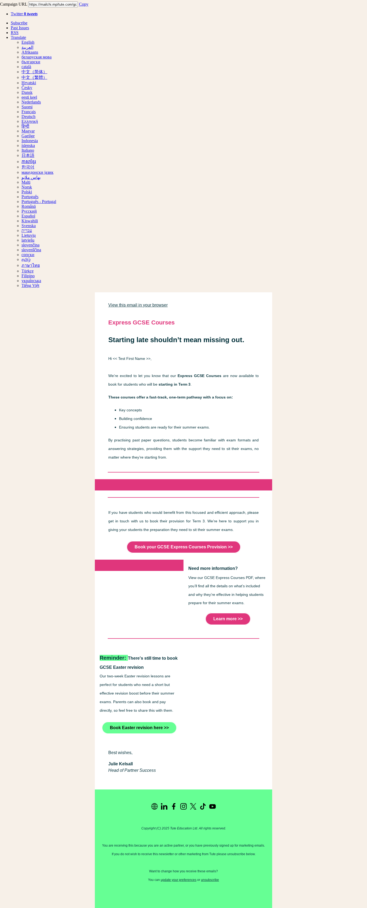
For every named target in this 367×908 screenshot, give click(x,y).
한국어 (27, 167)
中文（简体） (34, 71)
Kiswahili (29, 221)
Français (28, 111)
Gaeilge (28, 136)
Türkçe (27, 271)
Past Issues (20, 27)
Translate (18, 37)
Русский (29, 211)
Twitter (24, 14)
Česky (26, 87)
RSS (15, 32)
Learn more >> (228, 619)
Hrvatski (28, 82)
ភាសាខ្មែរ (28, 161)
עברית (26, 230)
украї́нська (31, 280)
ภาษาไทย (30, 265)
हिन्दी (25, 126)
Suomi (27, 107)
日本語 (27, 155)
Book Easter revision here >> (139, 727)
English (27, 42)
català (26, 66)
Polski (26, 192)
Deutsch (28, 116)
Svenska (28, 225)
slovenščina (31, 250)
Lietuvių (28, 235)
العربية (27, 47)
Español (28, 216)
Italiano (27, 150)
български (30, 62)
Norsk (26, 187)
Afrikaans (29, 52)
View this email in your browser (138, 305)
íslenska (28, 145)
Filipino (28, 276)
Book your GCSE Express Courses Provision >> (184, 547)
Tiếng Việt (30, 285)
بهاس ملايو (31, 177)
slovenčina (30, 245)
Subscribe (19, 23)
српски (27, 254)
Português (29, 196)
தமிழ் (26, 259)
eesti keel (29, 97)
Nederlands (31, 102)
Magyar (28, 131)
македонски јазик (37, 172)
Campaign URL (13, 4)
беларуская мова (36, 57)
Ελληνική (29, 121)
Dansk (27, 92)
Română (28, 206)
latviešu (27, 240)
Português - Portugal (38, 201)
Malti (25, 182)
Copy (83, 4)
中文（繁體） (34, 77)
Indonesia (29, 140)
